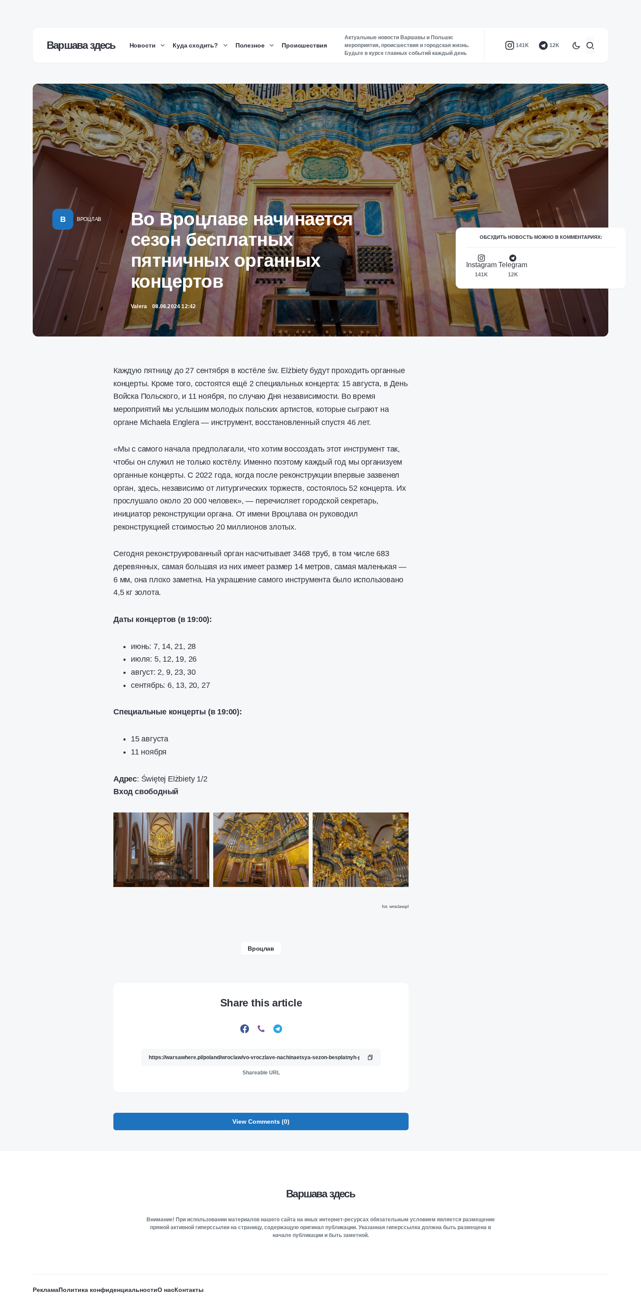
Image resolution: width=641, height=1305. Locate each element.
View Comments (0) (261, 1121)
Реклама (45, 1290)
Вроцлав (89, 219)
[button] (576, 45)
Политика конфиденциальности (107, 1290)
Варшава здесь (81, 45)
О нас (165, 1290)
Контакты (189, 1290)
